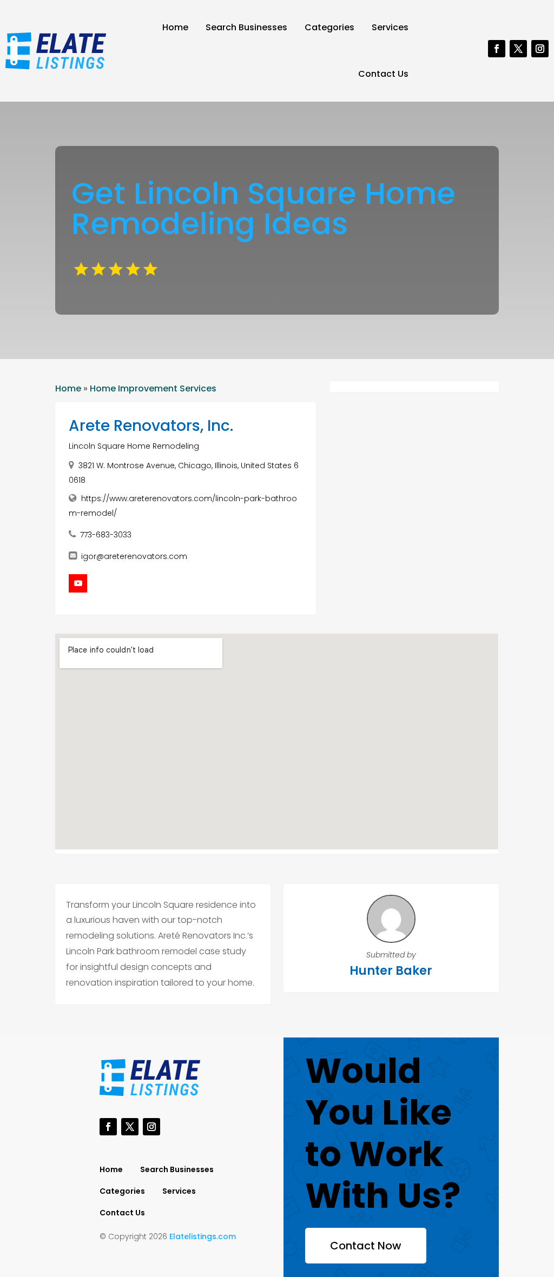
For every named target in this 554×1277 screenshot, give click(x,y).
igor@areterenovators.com (134, 556)
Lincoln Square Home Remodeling (134, 446)
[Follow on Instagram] (540, 48)
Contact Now (365, 1245)
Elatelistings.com (202, 1236)
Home (175, 27)
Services (390, 27)
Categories (329, 27)
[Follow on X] (518, 48)
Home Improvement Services (153, 388)
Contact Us (383, 74)
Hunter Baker (390, 970)
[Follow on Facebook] (496, 48)
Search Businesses (246, 27)
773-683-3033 (105, 534)
